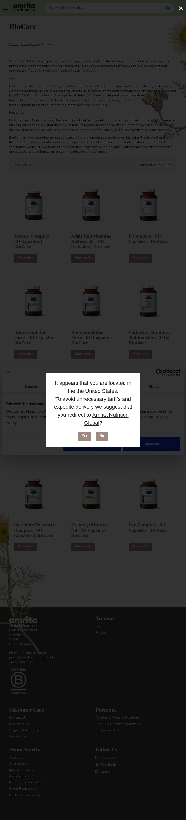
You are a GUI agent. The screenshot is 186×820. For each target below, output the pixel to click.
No (102, 436)
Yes (84, 436)
